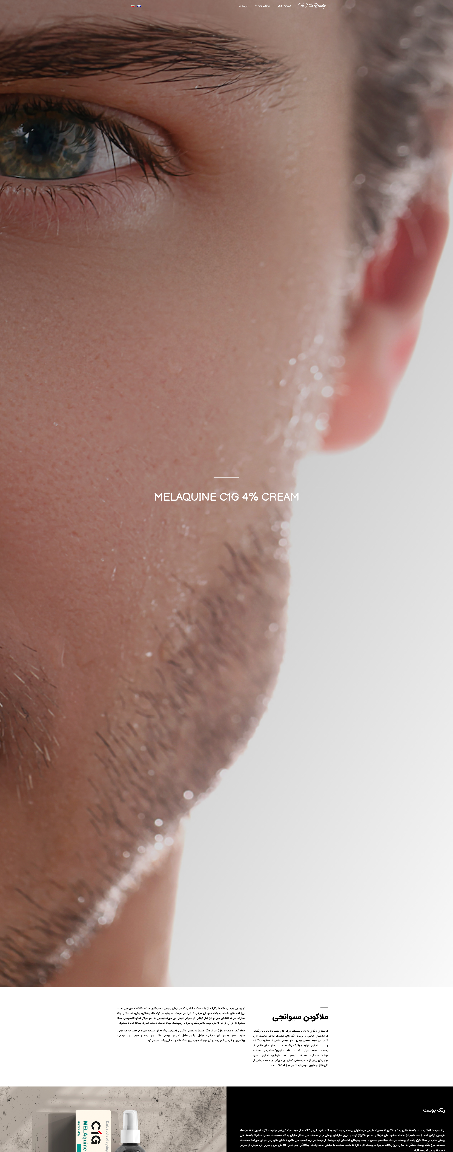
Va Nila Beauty (312, 6)
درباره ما (243, 6)
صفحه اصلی (284, 6)
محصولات (264, 6)
